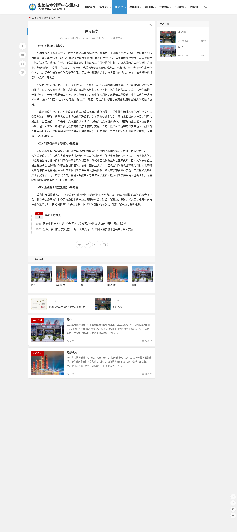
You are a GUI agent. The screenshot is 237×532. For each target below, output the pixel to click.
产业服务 (179, 7)
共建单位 (134, 7)
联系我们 (194, 7)
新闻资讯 (104, 7)
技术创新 (164, 7)
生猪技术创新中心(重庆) (58, 5)
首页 (34, 18)
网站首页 (90, 7)
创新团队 (149, 7)
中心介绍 (119, 7)
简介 (33, 285)
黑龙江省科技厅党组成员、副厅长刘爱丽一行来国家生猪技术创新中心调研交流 (84, 229)
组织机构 (60, 285)
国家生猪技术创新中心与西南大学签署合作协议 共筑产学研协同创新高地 (81, 223)
